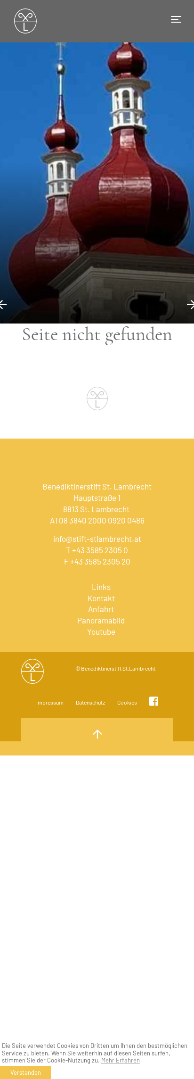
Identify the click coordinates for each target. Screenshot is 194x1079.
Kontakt (101, 598)
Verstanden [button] (25, 1072)
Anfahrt (101, 609)
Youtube (101, 631)
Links (101, 586)
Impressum (50, 702)
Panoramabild (101, 620)
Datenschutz (90, 702)
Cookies (127, 702)
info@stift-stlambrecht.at (97, 538)
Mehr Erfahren (120, 1060)
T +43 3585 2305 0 (97, 550)
